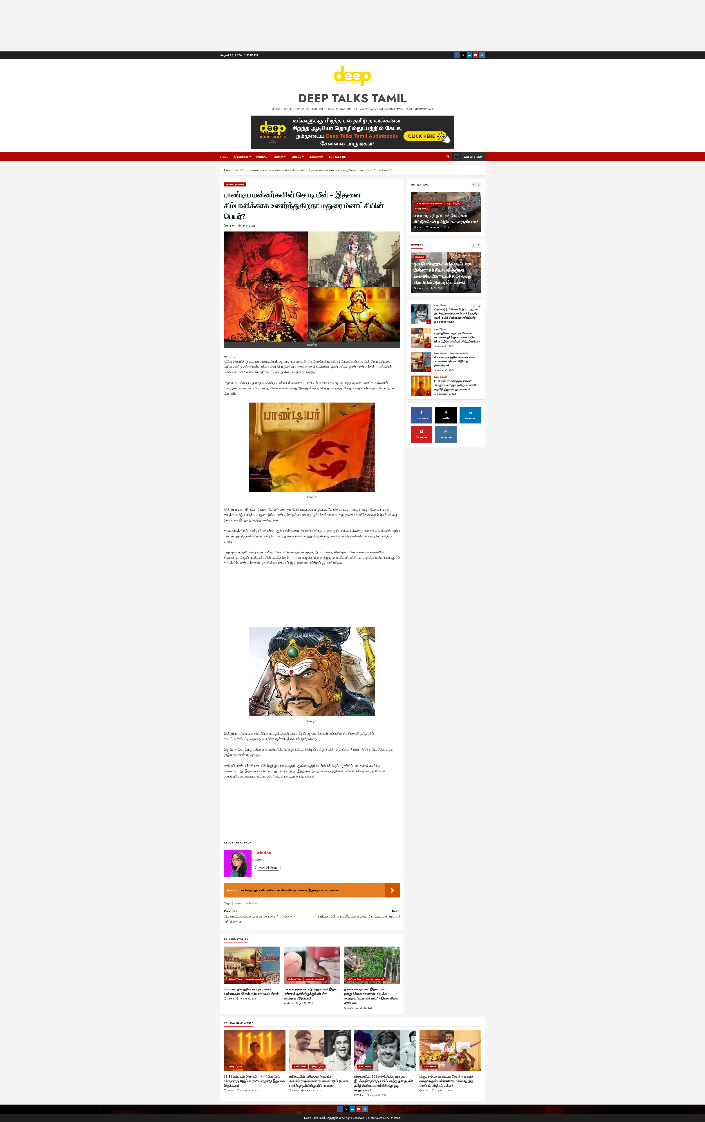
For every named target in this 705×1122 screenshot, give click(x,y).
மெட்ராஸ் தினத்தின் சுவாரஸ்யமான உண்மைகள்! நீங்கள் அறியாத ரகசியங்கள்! (421, 316)
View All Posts (268, 868)
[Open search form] (447, 156)
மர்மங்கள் (419, 256)
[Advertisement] (352, 25)
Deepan (230, 1090)
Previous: (260, 916)
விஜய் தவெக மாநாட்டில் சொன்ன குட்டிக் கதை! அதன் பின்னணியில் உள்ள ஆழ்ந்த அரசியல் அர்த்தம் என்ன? (446, 1081)
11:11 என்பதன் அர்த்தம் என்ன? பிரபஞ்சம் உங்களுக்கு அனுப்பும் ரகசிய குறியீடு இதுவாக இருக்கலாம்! (421, 340)
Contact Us (337, 157)
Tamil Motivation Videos (428, 208)
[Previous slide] (473, 184)
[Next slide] (478, 184)
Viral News (440, 355)
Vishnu (230, 998)
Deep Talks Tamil (352, 98)
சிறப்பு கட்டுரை (235, 979)
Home (224, 157)
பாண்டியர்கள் (251, 903)
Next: (359, 913)
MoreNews (375, 1118)
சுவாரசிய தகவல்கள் (235, 184)
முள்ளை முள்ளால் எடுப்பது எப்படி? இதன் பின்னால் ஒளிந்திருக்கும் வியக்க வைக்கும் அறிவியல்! (310, 993)
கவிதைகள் (316, 157)
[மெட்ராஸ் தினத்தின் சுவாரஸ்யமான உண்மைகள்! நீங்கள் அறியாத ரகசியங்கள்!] (252, 965)
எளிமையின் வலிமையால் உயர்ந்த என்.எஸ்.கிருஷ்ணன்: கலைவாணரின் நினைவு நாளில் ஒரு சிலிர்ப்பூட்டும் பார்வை (421, 364)
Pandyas (238, 903)
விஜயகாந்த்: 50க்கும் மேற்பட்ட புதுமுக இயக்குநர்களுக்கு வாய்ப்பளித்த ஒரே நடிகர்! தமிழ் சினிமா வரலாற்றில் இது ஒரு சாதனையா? (421, 388)
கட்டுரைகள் (241, 157)
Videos (296, 157)
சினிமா (278, 157)
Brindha (231, 225)
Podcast (262, 157)
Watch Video (473, 156)
